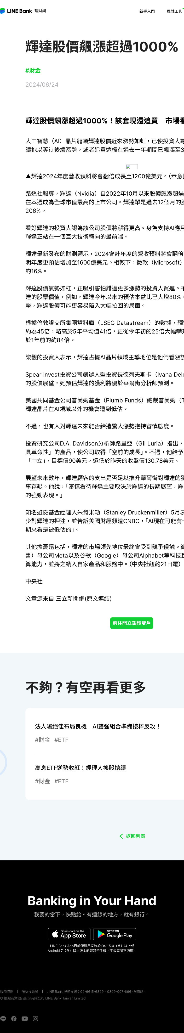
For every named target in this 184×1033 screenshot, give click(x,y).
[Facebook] (14, 1018)
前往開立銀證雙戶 (132, 623)
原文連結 (98, 598)
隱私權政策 (30, 991)
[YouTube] (24, 1018)
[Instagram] (35, 1018)
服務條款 (6, 991)
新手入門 (147, 11)
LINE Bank (40, 10)
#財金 (33, 70)
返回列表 (135, 836)
